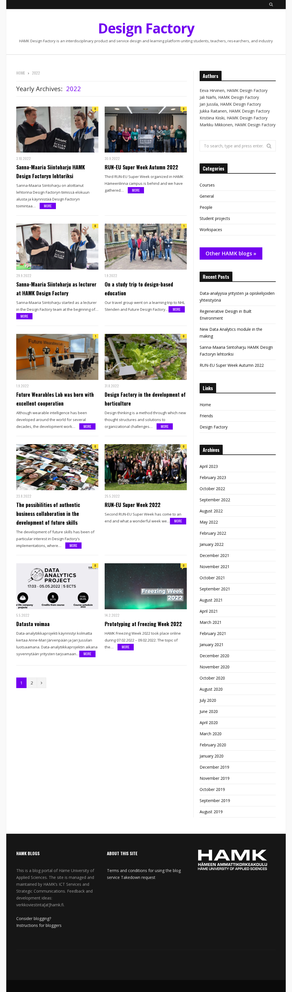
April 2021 (209, 611)
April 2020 (209, 722)
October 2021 (212, 577)
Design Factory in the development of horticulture (145, 399)
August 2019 (211, 811)
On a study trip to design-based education (139, 288)
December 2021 (214, 555)
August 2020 (211, 689)
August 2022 (211, 511)
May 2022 (209, 522)
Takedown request (138, 877)
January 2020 (212, 756)
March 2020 (211, 733)
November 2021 (215, 566)
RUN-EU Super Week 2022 (133, 504)
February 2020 (213, 744)
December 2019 (214, 767)
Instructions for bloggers (39, 925)
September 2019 (215, 800)
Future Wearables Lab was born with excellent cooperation (55, 399)
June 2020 (209, 711)
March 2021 (211, 622)
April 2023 (209, 466)
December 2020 (214, 655)
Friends (206, 415)
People (206, 207)
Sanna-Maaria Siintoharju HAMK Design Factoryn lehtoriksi (50, 171)
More (48, 205)
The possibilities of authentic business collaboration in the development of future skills (48, 513)
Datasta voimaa (33, 624)
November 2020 (215, 667)
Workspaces (211, 229)
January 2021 (212, 644)
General (207, 196)
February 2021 (213, 633)
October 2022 (212, 488)
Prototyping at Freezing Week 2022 (143, 624)
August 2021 (211, 600)
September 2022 (215, 499)
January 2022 (212, 544)
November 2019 (215, 778)
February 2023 (213, 477)
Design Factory (214, 427)
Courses (207, 185)
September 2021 (215, 589)
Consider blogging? (33, 918)
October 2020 (212, 678)
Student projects (215, 218)
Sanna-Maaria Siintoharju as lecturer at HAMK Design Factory (56, 288)
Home (205, 404)
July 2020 (208, 700)
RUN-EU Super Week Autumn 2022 (141, 167)
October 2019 (212, 789)
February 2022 (213, 533)
